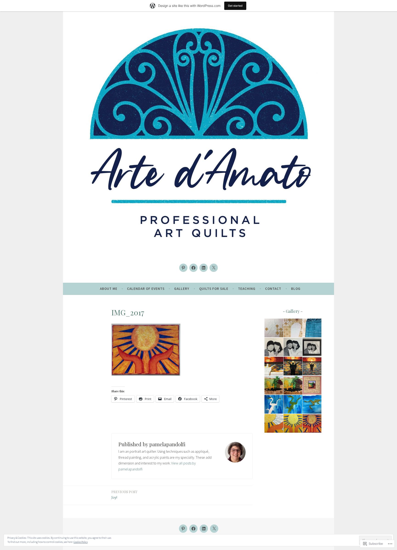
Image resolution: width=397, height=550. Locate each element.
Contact (273, 288)
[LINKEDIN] (203, 528)
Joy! (124, 495)
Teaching (246, 288)
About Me (108, 288)
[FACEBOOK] (193, 528)
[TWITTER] (214, 528)
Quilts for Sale (213, 288)
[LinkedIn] (203, 267)
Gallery (181, 288)
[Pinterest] (183, 267)
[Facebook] (193, 267)
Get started (235, 5)
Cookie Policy (81, 542)
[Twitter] (213, 267)
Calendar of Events (145, 288)
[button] (273, 328)
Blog (296, 288)
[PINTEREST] (183, 528)
